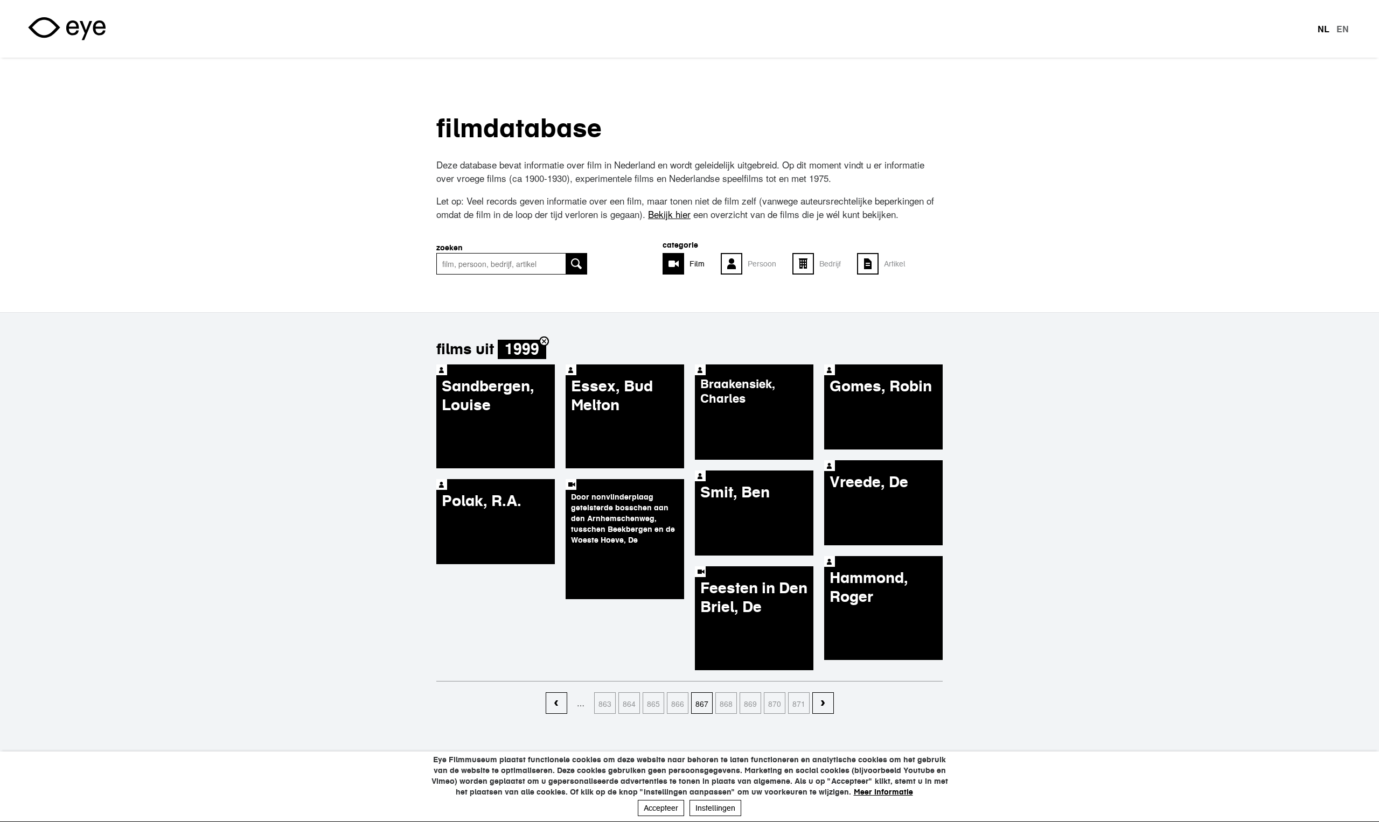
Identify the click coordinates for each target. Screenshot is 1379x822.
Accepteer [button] (661, 808)
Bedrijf (830, 264)
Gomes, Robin (881, 386)
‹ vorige (556, 703)
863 (604, 703)
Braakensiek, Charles (737, 391)
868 (726, 703)
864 (629, 703)
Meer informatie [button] (883, 792)
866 (677, 703)
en (1342, 29)
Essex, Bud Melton (612, 395)
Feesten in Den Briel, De (753, 597)
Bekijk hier (669, 214)
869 (750, 703)
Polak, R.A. (481, 500)
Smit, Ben (735, 492)
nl (1323, 29)
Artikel (895, 264)
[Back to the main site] (67, 28)
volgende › (823, 703)
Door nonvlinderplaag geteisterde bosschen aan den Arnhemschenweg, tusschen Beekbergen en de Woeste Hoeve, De (623, 518)
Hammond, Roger (869, 587)
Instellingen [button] (715, 808)
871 (798, 703)
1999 (522, 349)
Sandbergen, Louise (488, 395)
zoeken (449, 247)
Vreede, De (869, 481)
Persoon (762, 264)
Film (697, 264)
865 (653, 703)
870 (774, 703)
